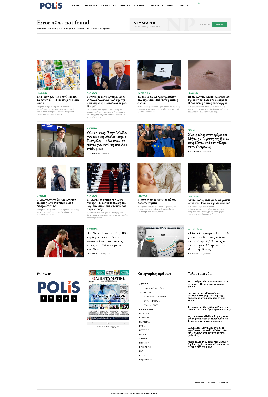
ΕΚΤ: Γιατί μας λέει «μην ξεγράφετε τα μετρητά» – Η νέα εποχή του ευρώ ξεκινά (58, 100)
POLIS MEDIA (93, 153)
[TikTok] (66, 298)
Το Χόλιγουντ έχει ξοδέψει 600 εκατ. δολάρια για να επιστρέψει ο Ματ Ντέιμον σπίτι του (56, 203)
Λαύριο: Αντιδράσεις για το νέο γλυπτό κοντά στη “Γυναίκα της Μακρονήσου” (209, 201)
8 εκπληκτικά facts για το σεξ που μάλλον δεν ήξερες (156, 201)
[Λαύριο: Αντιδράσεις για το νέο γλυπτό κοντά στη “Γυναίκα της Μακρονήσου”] (209, 178)
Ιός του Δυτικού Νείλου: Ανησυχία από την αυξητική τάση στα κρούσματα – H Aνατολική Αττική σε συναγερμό (209, 100)
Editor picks (143, 93)
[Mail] (59, 298)
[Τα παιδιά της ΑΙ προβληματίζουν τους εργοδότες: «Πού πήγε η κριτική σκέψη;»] (159, 75)
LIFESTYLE (41, 196)
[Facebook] (43, 298)
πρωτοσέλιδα (103, 327)
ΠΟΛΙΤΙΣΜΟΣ (194, 196)
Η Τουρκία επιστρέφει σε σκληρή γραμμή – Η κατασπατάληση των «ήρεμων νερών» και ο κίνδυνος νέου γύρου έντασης (107, 204)
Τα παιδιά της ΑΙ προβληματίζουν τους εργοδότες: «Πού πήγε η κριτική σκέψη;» (157, 100)
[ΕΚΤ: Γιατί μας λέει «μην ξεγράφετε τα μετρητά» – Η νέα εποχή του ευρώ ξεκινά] (58, 75)
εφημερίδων (115, 327)
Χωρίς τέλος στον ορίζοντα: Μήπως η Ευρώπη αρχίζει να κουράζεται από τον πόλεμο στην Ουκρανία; (208, 140)
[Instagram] (51, 298)
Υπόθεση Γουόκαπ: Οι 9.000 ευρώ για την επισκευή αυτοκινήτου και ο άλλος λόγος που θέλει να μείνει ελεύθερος (107, 241)
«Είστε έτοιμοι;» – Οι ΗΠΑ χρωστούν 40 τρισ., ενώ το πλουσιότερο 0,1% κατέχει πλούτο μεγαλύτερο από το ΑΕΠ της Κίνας (208, 241)
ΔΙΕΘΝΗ (192, 130)
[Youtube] (74, 298)
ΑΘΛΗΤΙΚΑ (92, 128)
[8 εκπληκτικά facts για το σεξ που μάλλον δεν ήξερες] (159, 178)
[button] (199, 2)
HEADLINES (42, 93)
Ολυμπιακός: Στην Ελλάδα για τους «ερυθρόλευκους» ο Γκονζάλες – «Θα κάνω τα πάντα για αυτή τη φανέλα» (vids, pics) (107, 140)
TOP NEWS (92, 93)
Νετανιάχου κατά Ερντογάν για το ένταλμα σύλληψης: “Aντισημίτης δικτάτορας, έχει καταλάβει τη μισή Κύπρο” (107, 101)
